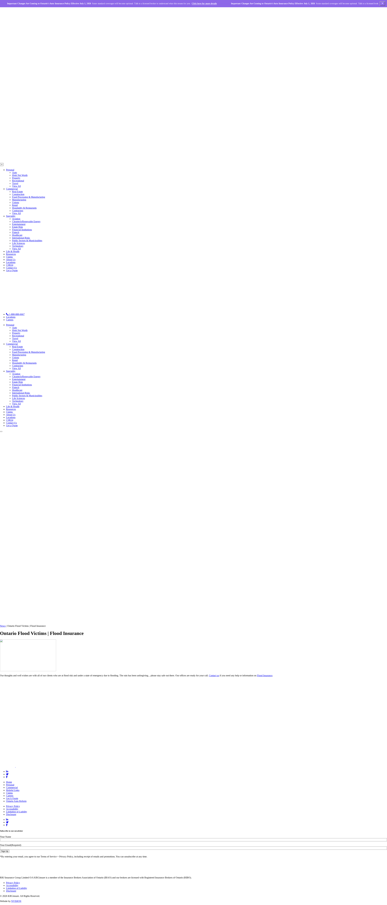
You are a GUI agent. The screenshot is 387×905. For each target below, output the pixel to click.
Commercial (12, 189)
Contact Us (11, 267)
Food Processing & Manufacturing (28, 197)
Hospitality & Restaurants (24, 208)
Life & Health (12, 251)
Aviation (16, 218)
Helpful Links (12, 790)
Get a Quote (12, 270)
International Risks (21, 238)
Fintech (15, 232)
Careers (9, 319)
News (3, 626)
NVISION (16, 901)
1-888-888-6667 (16, 314)
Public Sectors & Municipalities (27, 240)
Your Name (5, 836)
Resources (11, 254)
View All (16, 186)
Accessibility (12, 809)
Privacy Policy (13, 806)
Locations (10, 262)
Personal (10, 170)
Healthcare (17, 235)
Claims (9, 257)
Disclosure (11, 814)
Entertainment (18, 224)
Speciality (10, 216)
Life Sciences (18, 243)
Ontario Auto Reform (16, 801)
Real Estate (17, 191)
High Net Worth (20, 175)
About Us (10, 259)
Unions (15, 202)
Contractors (17, 210)
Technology (17, 246)
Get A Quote (12, 798)
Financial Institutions (22, 229)
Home (9, 782)
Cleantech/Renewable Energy (26, 221)
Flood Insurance (264, 675)
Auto (14, 172)
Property (16, 178)
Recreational (18, 180)
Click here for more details (204, 3)
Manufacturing (19, 199)
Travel (15, 183)
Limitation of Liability (16, 811)
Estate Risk (17, 227)
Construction (18, 194)
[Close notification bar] (382, 3)
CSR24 (9, 265)
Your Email (10, 845)
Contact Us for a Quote (7, 749)
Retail (15, 205)
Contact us (214, 675)
